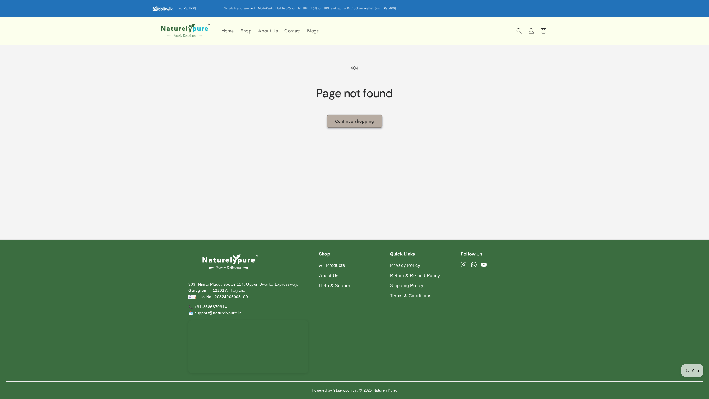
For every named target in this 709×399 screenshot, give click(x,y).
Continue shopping (354, 121)
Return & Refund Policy (415, 275)
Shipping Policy (406, 285)
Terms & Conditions (410, 295)
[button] (519, 31)
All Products (332, 265)
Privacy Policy (405, 265)
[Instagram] (463, 265)
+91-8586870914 (210, 307)
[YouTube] (484, 265)
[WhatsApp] (474, 265)
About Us (329, 275)
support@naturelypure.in (218, 313)
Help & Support (335, 285)
